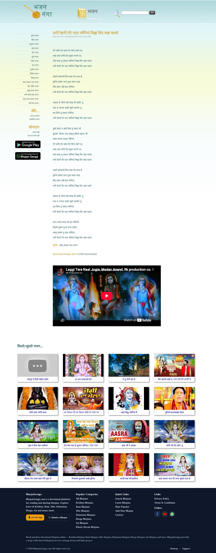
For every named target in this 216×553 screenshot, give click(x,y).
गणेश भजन (34, 61)
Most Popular (122, 507)
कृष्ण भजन (34, 35)
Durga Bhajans (83, 519)
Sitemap (174, 548)
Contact (119, 515)
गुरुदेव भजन (34, 69)
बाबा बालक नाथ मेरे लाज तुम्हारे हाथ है (174, 478)
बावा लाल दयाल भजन (30, 99)
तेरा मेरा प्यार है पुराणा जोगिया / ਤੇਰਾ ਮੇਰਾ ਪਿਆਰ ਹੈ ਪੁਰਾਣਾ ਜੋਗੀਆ (92, 445)
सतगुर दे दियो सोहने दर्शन (37, 379)
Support (186, 548)
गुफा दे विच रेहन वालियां (38, 445)
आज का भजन (34, 116)
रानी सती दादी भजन (31, 95)
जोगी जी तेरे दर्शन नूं (174, 445)
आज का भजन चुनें (33, 136)
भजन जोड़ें (36, 132)
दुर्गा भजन (35, 57)
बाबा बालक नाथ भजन (30, 82)
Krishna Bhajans (84, 502)
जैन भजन (35, 52)
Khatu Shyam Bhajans (87, 527)
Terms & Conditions (164, 502)
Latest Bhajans (122, 502)
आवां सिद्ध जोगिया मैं (129, 412)
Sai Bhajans (82, 523)
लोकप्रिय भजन (34, 119)
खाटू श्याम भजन (32, 90)
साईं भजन (34, 48)
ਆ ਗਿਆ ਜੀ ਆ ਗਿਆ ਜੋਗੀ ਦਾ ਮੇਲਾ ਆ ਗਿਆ (84, 412)
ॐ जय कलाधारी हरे (83, 379)
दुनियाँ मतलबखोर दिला (174, 412)
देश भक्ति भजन (33, 86)
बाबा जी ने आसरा (129, 445)
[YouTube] (165, 514)
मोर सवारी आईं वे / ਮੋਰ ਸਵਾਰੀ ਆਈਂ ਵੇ (174, 379)
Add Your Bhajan (124, 511)
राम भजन (35, 65)
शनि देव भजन (33, 103)
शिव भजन (34, 40)
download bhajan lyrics (65, 254)
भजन (95, 14)
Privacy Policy (161, 498)
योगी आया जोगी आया (37, 412)
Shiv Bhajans (82, 511)
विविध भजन (34, 73)
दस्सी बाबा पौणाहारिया (129, 478)
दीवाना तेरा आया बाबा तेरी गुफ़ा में (37, 478)
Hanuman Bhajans (85, 515)
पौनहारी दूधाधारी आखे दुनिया (83, 478)
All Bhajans (82, 498)
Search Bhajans (123, 498)
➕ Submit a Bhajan (57, 517)
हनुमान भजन (33, 44)
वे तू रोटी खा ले (129, 379)
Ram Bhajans (83, 507)
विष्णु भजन (34, 78)
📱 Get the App (35, 517)
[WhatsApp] (172, 514)
